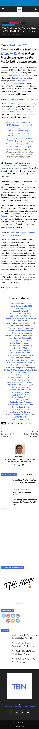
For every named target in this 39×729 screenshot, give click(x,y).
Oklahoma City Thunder (9, 25)
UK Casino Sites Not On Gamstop (21, 363)
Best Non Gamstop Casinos (19, 4)
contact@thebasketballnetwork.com (20, 706)
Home (3, 15)
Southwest (5, 22)
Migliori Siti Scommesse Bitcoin (20, 382)
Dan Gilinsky (7, 34)
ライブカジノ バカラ (20, 375)
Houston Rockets (14, 22)
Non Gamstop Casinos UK (21, 338)
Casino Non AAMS (20, 311)
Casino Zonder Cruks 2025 (20, 306)
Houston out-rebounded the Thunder (16, 75)
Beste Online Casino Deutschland (21, 323)
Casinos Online (20, 321)
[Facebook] (15, 465)
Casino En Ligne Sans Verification (20, 414)
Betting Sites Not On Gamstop (20, 328)
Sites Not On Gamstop (20, 326)
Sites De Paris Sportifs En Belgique (20, 368)
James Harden (16, 114)
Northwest (22, 22)
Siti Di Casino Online (20, 380)
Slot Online (20, 308)
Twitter (16, 287)
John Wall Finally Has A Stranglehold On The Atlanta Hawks (30, 434)
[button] (36, 9)
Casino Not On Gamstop (20, 313)
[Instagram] (17, 712)
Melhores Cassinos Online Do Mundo (20, 335)
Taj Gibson (29, 423)
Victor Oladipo (17, 252)
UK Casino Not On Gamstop (20, 333)
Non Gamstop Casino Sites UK (20, 355)
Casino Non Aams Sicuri (20, 390)
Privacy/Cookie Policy (19, 723)
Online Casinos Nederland (21, 343)
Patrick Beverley (19, 78)
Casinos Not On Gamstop (20, 3)
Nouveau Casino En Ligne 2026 (21, 377)
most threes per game (18, 168)
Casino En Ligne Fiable (20, 372)
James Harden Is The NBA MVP (24, 99)
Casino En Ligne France (20, 340)
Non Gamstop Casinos (20, 303)
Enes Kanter (17, 83)
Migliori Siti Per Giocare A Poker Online (20, 370)
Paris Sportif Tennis (20, 419)
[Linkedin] (19, 465)
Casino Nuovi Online (20, 407)
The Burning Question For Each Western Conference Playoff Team (24, 502)
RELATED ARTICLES (8, 474)
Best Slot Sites (20, 348)
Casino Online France (21, 397)
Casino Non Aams (29, 5)
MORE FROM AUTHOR (25, 474)
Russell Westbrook (9, 109)
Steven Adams (22, 80)
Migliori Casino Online (21, 392)
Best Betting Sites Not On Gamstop (21, 360)
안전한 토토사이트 (20, 395)
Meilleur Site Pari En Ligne (20, 412)
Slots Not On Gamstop (20, 358)
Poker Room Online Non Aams (20, 404)
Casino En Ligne (20, 417)
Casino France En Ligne (20, 387)
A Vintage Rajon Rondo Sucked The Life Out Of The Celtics (9, 434)
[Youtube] (28, 712)
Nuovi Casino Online (20, 409)
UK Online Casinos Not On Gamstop (21, 318)
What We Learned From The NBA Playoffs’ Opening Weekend (23, 492)
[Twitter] (24, 465)
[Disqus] (19, 540)
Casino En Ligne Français (20, 402)
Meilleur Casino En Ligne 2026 (20, 385)
